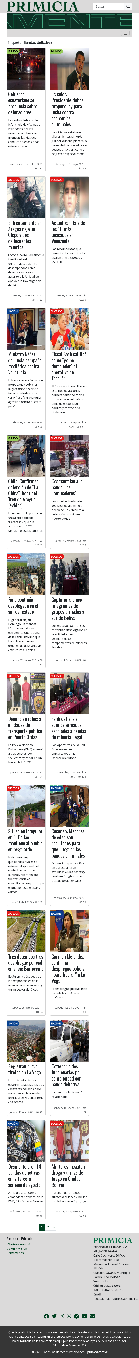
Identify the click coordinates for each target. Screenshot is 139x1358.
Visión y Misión (17, 1249)
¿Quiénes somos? (18, 1244)
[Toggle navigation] (125, 33)
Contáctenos (15, 1253)
